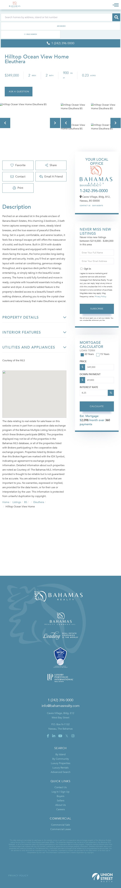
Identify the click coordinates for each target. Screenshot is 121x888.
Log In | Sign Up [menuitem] (60, 792)
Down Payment (90, 374)
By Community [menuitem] (60, 759)
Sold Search (31, 34)
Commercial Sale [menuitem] (60, 825)
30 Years (89, 354)
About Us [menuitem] (60, 805)
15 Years (104, 354)
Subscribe (96, 308)
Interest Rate (89, 387)
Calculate (97, 406)
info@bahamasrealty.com (61, 705)
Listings (16, 502)
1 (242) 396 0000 (60, 700)
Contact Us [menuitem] (61, 787)
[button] (116, 17)
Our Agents (97, 206)
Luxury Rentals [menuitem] (60, 767)
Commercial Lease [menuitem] (60, 829)
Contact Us (85, 206)
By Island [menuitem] (60, 754)
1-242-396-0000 (94, 191)
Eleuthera (38, 502)
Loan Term (87, 350)
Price (83, 361)
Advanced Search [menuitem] (60, 772)
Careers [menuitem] (60, 809)
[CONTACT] (18, 91)
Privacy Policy (100, 296)
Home (5, 502)
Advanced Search (60, 26)
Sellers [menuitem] (60, 800)
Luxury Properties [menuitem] (60, 763)
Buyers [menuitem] (60, 796)
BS (25, 502)
